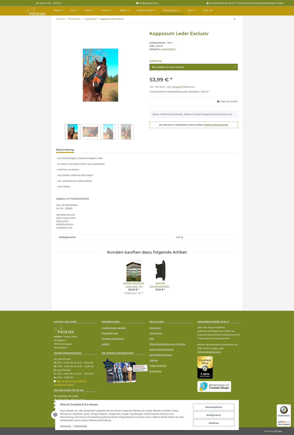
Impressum (155, 327)
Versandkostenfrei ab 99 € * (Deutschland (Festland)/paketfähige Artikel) (246, 3)
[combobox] (193, 67)
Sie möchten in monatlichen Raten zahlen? (193, 124)
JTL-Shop (278, 431)
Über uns (208, 10)
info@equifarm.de (148, 3)
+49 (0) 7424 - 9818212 (50, 3)
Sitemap (153, 360)
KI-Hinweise (155, 371)
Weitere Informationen (216, 124)
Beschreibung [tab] (65, 149)
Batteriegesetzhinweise (161, 349)
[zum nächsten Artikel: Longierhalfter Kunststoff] (235, 19)
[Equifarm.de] (36, 10)
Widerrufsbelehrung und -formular (167, 344)
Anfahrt (105, 344)
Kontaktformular (110, 333)
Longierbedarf (168, 49)
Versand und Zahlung (113, 338)
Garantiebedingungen (160, 354)
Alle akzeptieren (213, 407)
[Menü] (289, 406)
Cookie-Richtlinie (158, 365)
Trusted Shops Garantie (114, 327)
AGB (151, 338)
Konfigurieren (214, 415)
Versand (176, 86)
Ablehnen (214, 423)
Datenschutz (155, 333)
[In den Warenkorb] (58, 29)
